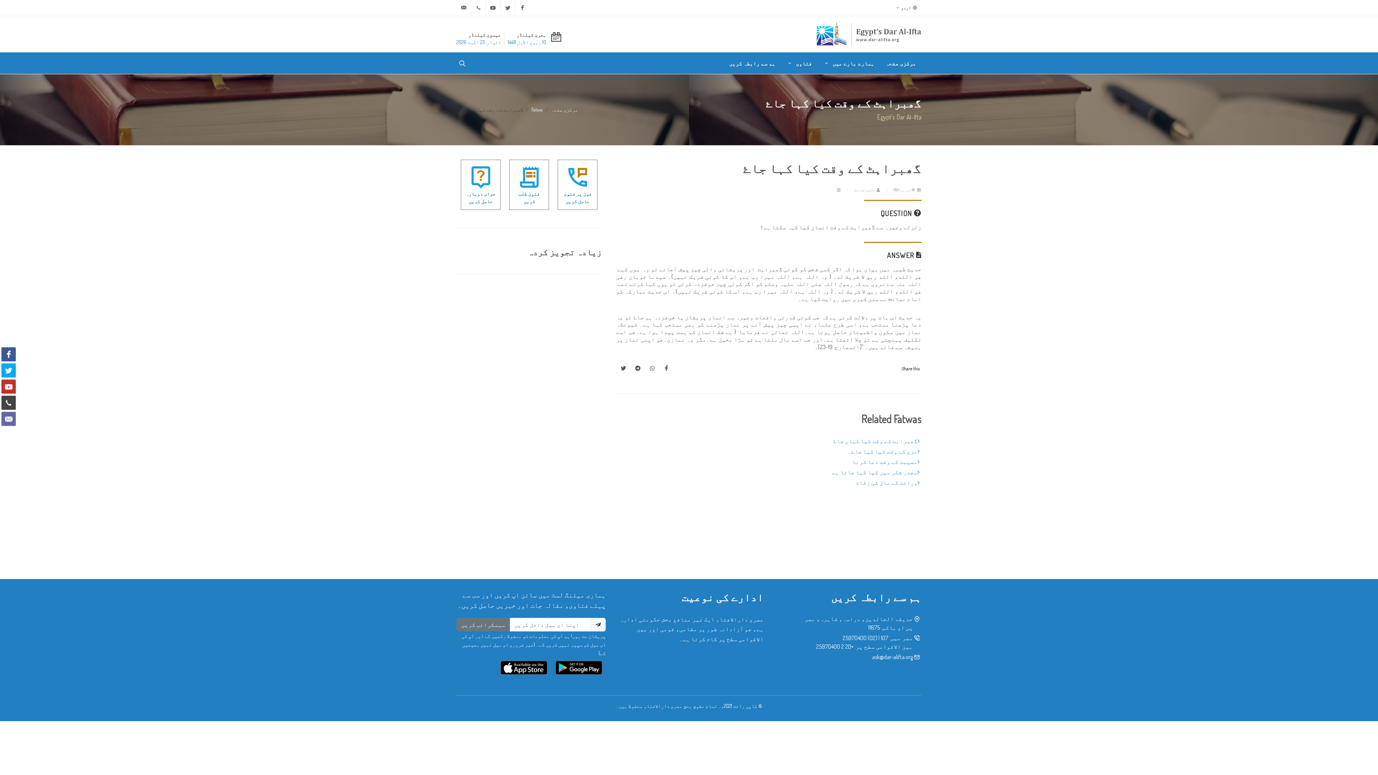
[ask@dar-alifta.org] (463, 8)
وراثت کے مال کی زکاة (887, 482)
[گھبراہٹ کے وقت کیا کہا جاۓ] (666, 368)
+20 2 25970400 (835, 646)
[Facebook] (522, 8)
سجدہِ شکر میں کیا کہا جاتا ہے (875, 472)
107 (884, 638)
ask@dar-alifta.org (892, 657)
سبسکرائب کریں (483, 624)
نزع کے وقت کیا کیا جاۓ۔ (883, 451)
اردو (906, 7)
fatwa (537, 109)
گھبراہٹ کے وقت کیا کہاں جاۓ (875, 441)
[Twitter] (508, 8)
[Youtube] (493, 8)
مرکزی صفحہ (564, 109)
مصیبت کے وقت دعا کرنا (885, 461)
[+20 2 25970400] (478, 8)
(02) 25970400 (860, 638)
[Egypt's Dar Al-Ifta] (869, 34)
